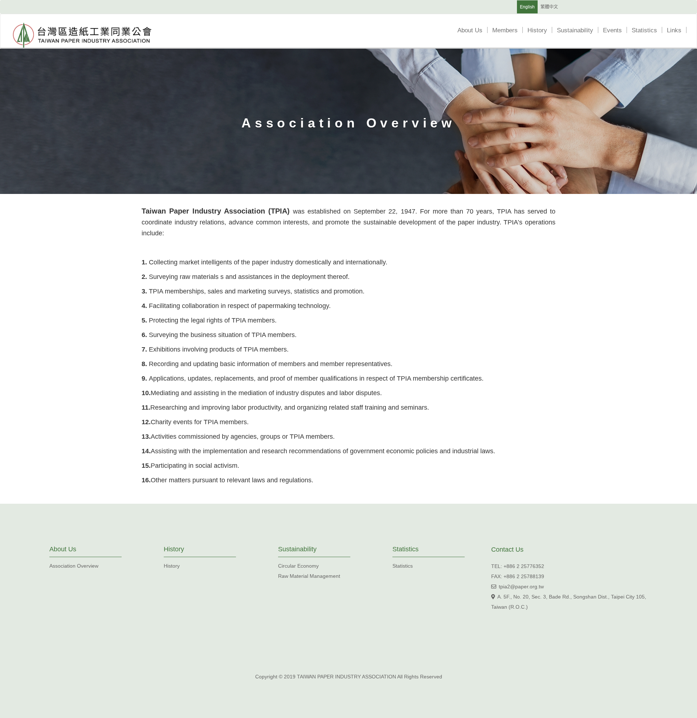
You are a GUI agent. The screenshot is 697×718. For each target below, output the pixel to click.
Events (616, 30)
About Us (473, 30)
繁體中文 (549, 6)
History (541, 30)
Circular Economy (298, 566)
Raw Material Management (309, 576)
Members (509, 30)
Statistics (648, 30)
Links (678, 30)
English (527, 6)
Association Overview (73, 566)
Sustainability (579, 30)
